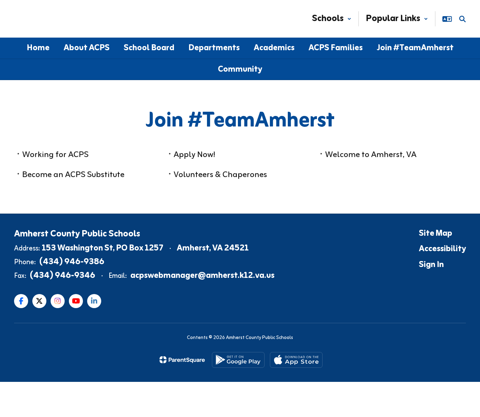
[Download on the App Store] (296, 360)
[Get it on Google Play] (238, 360)
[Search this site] (462, 18)
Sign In (431, 265)
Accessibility (442, 249)
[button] (331, 18)
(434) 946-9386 (71, 262)
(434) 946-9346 (62, 276)
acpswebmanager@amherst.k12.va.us (202, 276)
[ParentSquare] (182, 359)
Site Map (435, 234)
